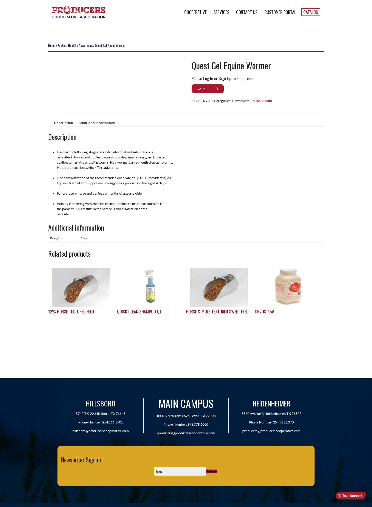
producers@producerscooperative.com (186, 433)
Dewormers (86, 45)
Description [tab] (63, 123)
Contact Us (246, 12)
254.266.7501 (112, 422)
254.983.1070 (283, 422)
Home (51, 45)
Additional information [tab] (96, 123)
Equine (62, 45)
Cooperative (195, 12)
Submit (211, 471)
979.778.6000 (198, 424)
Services (221, 12)
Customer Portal (280, 12)
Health (72, 45)
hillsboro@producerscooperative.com (101, 431)
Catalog (310, 12)
